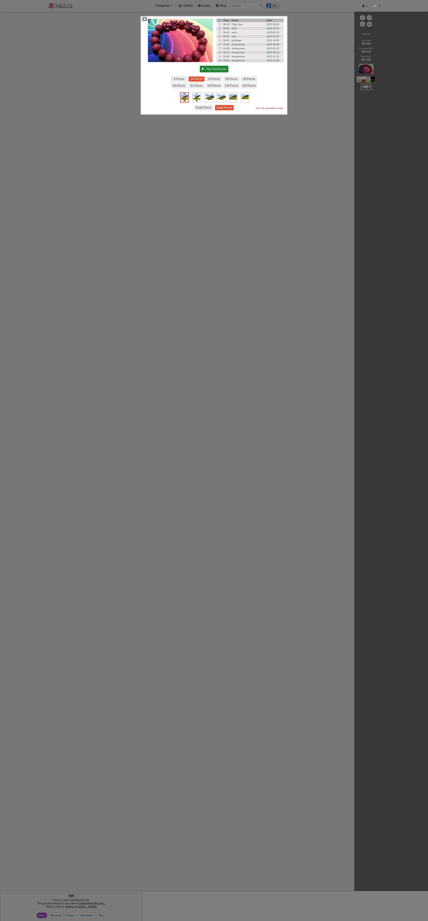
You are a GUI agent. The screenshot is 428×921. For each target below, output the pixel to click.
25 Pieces (214, 79)
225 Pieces (249, 85)
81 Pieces (196, 85)
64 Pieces (179, 85)
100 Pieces (214, 85)
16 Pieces (196, 79)
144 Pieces (231, 85)
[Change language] (377, 6)
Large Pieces (224, 107)
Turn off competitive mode (269, 108)
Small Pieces (203, 107)
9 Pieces (179, 79)
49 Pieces (249, 79)
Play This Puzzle (215, 69)
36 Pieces (231, 79)
